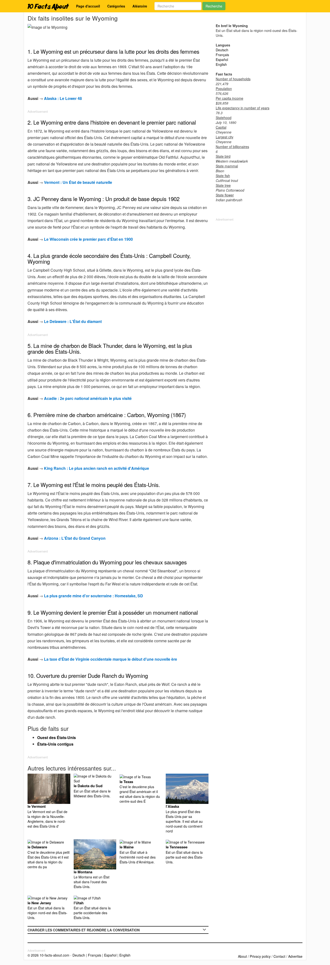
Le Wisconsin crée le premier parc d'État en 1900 (88, 239)
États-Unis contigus (55, 744)
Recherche (214, 6)
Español (222, 59)
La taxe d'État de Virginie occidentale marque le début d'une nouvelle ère (110, 659)
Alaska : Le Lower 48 (63, 98)
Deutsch (222, 49)
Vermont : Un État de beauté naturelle (78, 182)
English (221, 64)
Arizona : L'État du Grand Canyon (75, 538)
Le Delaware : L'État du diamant (73, 321)
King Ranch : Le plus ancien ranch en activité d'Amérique (96, 468)
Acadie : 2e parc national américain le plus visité (88, 398)
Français (222, 54)
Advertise (295, 956)
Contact (279, 956)
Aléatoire (139, 6)
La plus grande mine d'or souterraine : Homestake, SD (93, 595)
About (242, 956)
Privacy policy (260, 956)
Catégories (116, 6)
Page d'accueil (88, 6)
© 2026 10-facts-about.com (48, 955)
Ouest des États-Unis (56, 737)
